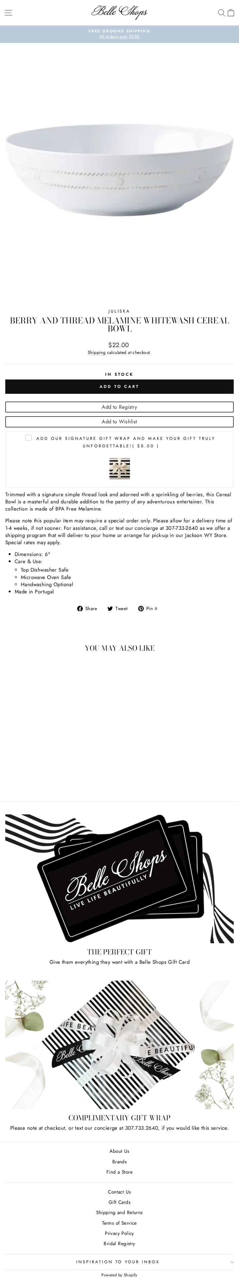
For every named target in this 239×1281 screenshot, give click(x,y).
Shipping (96, 353)
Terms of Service (119, 1223)
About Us (119, 1151)
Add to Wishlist (119, 421)
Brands (119, 1161)
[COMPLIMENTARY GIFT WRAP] (119, 1045)
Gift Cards (119, 1202)
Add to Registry (119, 407)
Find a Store (119, 1172)
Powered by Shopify (119, 1275)
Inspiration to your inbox (118, 1262)
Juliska (120, 311)
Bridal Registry (119, 1243)
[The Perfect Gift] (119, 878)
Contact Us (119, 1192)
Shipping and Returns (119, 1212)
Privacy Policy (119, 1233)
